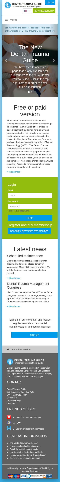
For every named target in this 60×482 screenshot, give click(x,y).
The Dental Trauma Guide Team (24, 443)
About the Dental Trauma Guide (24, 449)
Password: (13, 201)
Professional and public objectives (25, 446)
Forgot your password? (19, 211)
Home (12, 349)
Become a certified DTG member (29, 231)
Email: (11, 190)
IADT (18, 423)
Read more (14, 172)
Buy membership (44, 11)
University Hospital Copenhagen (30, 429)
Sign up (34, 335)
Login (50, 2)
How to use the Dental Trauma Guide (26, 452)
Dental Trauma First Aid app (28, 417)
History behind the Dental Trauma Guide (27, 455)
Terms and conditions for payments (25, 458)
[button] (27, 10)
